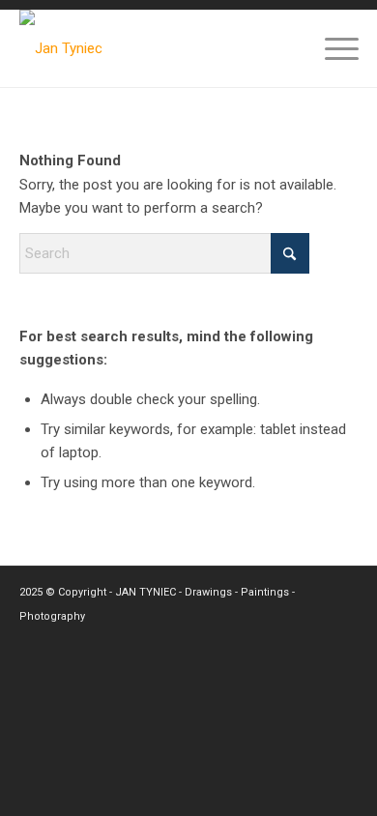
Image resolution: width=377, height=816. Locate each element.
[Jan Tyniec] (155, 48)
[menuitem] (332, 48)
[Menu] (332, 48)
